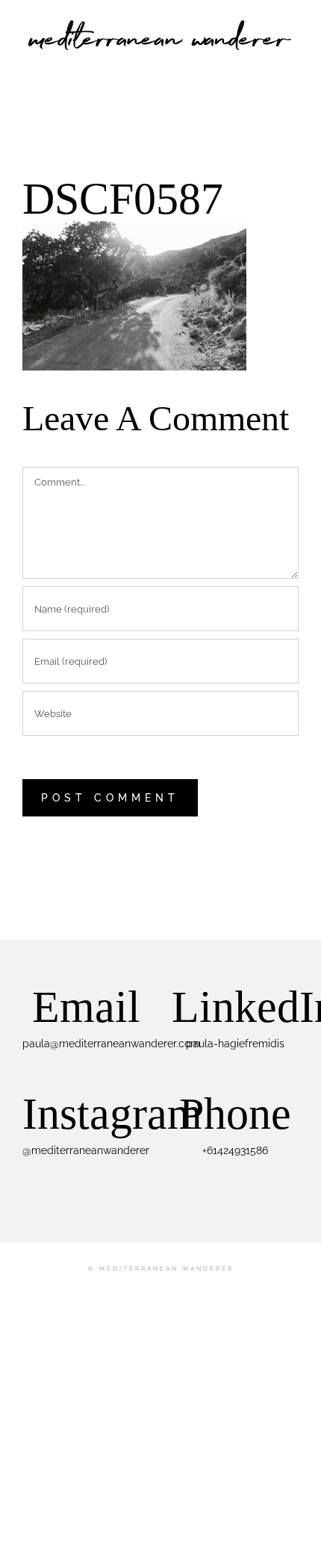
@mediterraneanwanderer (85, 1150)
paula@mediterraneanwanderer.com (111, 1044)
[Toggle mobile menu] (293, 64)
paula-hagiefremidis (235, 1044)
